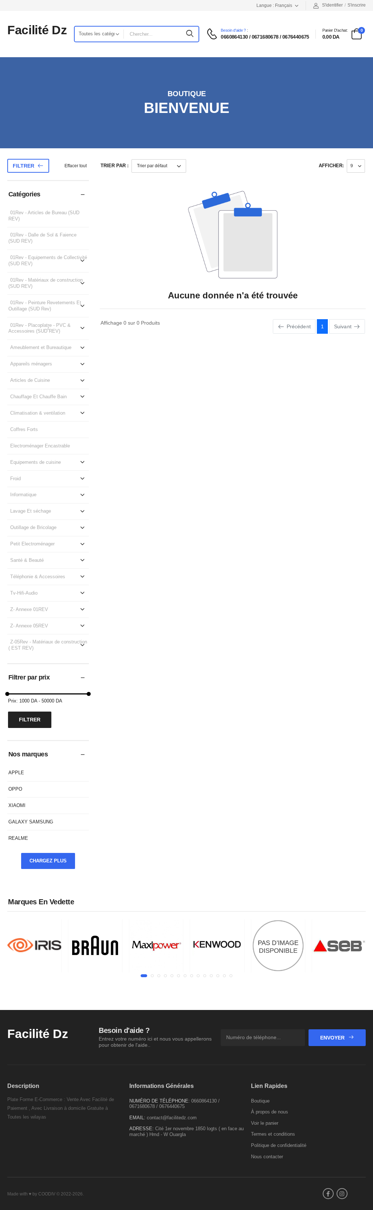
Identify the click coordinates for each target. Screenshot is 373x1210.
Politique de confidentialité (278, 1145)
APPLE (16, 772)
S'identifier (332, 5)
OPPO (15, 789)
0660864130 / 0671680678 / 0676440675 (265, 36)
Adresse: (141, 1128)
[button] (144, 975)
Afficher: (331, 165)
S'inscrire (357, 5)
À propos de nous (269, 1112)
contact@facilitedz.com (172, 1117)
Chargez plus (48, 861)
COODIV (46, 1194)
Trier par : (115, 165)
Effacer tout (75, 165)
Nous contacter (267, 1156)
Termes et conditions (273, 1134)
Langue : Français (274, 5)
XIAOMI (16, 805)
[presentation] (12, 949)
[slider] (7, 694)
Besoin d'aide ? (233, 30)
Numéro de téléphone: (159, 1101)
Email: (137, 1117)
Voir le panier (264, 1123)
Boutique (260, 1101)
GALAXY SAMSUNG (30, 822)
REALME (18, 838)
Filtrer (23, 166)
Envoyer (333, 1038)
